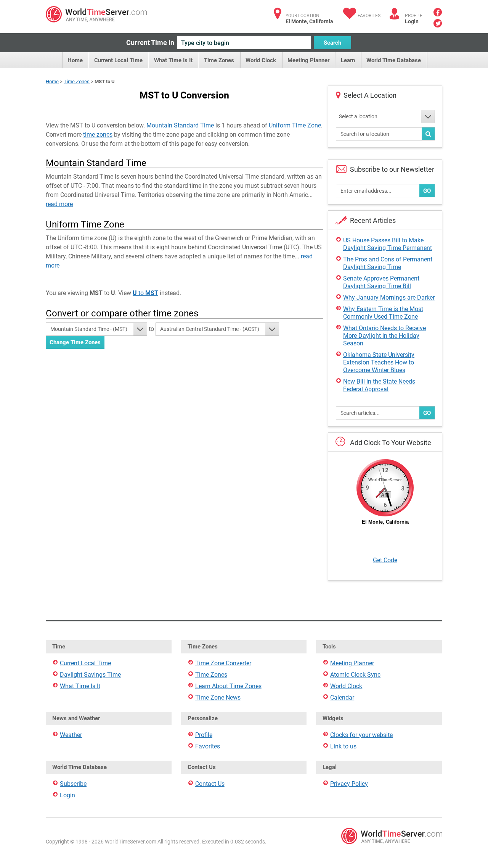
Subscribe (73, 783)
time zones (97, 134)
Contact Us (210, 783)
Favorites (369, 15)
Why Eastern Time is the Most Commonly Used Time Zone (383, 312)
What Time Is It (173, 60)
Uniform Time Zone (295, 125)
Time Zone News (218, 697)
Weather (71, 735)
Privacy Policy (349, 783)
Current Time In (150, 43)
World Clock (261, 60)
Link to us (343, 746)
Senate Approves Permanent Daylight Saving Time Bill (381, 282)
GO (427, 190)
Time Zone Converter (223, 663)
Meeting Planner (308, 60)
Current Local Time (118, 60)
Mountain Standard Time (180, 125)
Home (75, 60)
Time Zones (219, 60)
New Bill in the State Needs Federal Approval (379, 385)
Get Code (385, 560)
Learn (348, 60)
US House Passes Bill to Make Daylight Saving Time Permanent (387, 244)
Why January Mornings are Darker (389, 297)
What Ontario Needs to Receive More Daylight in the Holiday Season (384, 335)
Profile (203, 735)
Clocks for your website (361, 735)
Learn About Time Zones (228, 686)
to (145, 293)
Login (412, 21)
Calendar (342, 697)
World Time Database (393, 60)
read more (59, 204)
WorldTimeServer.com (96, 14)
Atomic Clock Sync (355, 674)
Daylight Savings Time (90, 674)
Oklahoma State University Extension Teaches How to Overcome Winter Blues (378, 362)
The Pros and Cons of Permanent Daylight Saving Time (387, 263)
